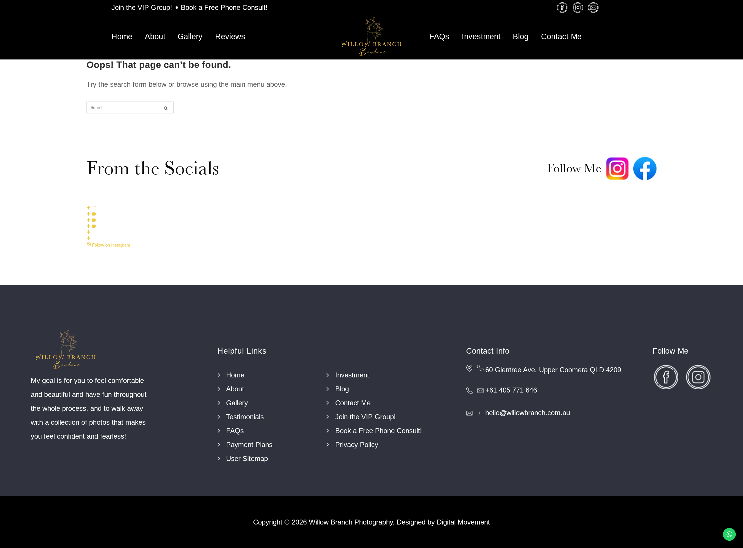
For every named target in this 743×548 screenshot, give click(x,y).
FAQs (439, 36)
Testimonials (245, 417)
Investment (481, 36)
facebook (563, 7)
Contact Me (561, 36)
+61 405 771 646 (511, 390)
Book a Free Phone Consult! (224, 7)
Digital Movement (463, 522)
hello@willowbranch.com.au (527, 413)
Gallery (190, 36)
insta (578, 7)
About (155, 36)
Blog (521, 36)
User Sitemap (247, 458)
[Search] (166, 108)
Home (121, 36)
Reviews (230, 36)
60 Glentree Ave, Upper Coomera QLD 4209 (553, 370)
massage (594, 7)
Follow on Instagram (110, 245)
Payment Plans (249, 444)
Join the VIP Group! (141, 7)
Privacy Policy (356, 444)
